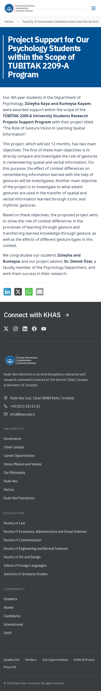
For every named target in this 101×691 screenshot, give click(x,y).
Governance (12, 439)
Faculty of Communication (22, 540)
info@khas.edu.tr (22, 414)
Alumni (8, 607)
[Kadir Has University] (10, 8)
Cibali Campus (14, 447)
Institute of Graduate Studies (25, 574)
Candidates (12, 616)
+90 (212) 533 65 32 (25, 406)
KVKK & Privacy (84, 660)
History (9, 489)
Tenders (31, 660)
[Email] (39, 291)
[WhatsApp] (28, 291)
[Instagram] (15, 329)
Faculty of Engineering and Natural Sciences (36, 548)
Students (10, 599)
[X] (18, 291)
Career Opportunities (19, 456)
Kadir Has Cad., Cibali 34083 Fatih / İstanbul (42, 398)
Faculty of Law (14, 523)
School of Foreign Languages (25, 565)
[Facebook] (34, 329)
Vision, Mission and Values (23, 464)
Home (9, 22)
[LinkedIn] (7, 291)
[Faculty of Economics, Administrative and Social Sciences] (26, 8)
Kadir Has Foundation (19, 498)
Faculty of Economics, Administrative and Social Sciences (45, 531)
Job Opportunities (55, 660)
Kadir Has (11, 481)
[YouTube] (43, 329)
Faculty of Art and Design (22, 557)
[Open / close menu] (93, 8)
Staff (8, 633)
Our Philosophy (14, 472)
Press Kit (10, 667)
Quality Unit (11, 660)
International (13, 624)
